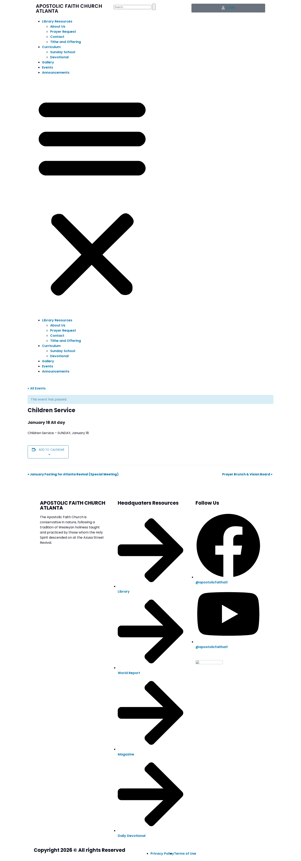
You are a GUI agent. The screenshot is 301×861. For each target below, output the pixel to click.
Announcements (55, 72)
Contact (57, 36)
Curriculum (51, 47)
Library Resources (57, 21)
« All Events (37, 388)
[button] (92, 196)
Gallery (48, 62)
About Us (57, 26)
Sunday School (62, 52)
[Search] (154, 7)
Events (47, 67)
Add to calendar (51, 450)
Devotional (59, 57)
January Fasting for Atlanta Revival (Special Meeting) (73, 474)
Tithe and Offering (65, 41)
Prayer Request (63, 31)
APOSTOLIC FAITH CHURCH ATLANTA (69, 8)
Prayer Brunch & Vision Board (247, 474)
